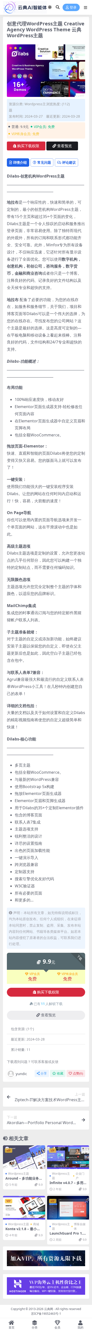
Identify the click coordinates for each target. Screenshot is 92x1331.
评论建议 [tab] (69, 162)
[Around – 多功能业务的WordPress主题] (24, 1157)
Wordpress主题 (18, 1173)
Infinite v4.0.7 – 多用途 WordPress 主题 (66, 1184)
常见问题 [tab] (44, 162)
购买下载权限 (28, 146)
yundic (21, 1073)
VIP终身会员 (70, 974)
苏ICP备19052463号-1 (46, 1314)
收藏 (60, 1073)
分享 (43, 1073)
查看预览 (64, 146)
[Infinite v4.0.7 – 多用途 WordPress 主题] (68, 1157)
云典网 (48, 1309)
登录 (73, 7)
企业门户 (80, 1175)
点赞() (78, 1073)
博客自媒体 (80, 1226)
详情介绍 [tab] (20, 162)
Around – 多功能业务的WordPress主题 (23, 1180)
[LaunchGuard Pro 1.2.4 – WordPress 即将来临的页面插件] (68, 1208)
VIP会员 (34, 974)
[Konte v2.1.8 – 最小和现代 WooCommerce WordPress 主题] (24, 1208)
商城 (36, 1224)
